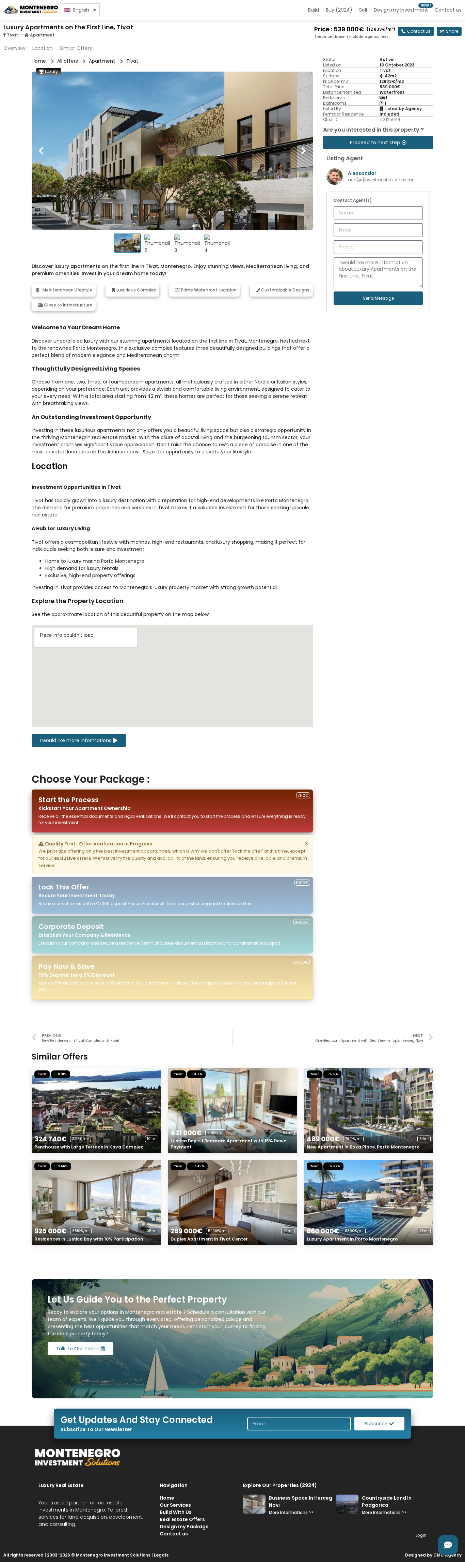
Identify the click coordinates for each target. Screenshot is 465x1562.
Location (42, 48)
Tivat (12, 35)
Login (421, 1535)
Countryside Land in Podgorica (387, 1501)
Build (313, 9)
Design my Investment (401, 9)
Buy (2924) (339, 9)
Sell (363, 9)
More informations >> (291, 1512)
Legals (161, 1555)
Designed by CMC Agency (433, 1555)
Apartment (42, 35)
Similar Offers (76, 48)
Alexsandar (362, 173)
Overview (14, 48)
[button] (449, 31)
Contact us (448, 9)
